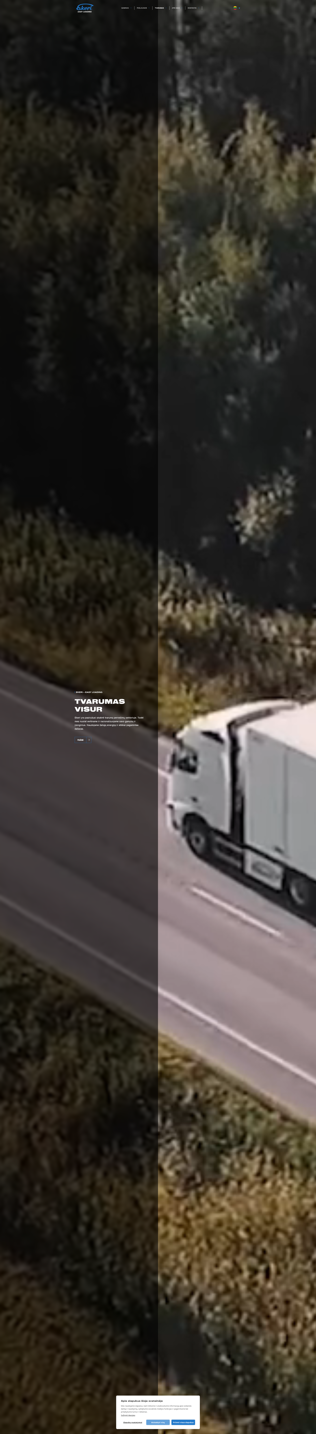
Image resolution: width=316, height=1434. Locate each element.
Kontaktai (192, 8)
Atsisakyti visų (158, 1422)
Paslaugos (142, 8)
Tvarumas (159, 8)
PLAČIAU (80, 740)
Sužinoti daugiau (128, 1415)
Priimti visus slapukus (183, 1422)
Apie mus (176, 8)
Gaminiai (125, 8)
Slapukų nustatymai (132, 1422)
